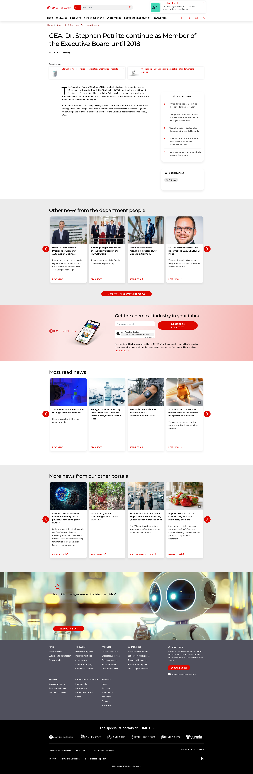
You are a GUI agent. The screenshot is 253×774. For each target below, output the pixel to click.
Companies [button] (61, 18)
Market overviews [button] (94, 18)
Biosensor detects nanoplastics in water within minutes (185, 153)
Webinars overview (57, 692)
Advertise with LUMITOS (60, 750)
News (104, 684)
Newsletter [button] (160, 18)
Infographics (81, 688)
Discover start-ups (83, 655)
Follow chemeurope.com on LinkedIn (183, 674)
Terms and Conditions (71, 758)
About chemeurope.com (104, 750)
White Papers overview (138, 668)
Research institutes (84, 692)
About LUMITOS (82, 750)
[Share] (189, 18)
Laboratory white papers (139, 655)
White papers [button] (114, 18)
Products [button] (75, 18)
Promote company (83, 664)
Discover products (110, 651)
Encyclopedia (81, 684)
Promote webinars (57, 688)
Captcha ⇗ (148, 337)
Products (106, 688)
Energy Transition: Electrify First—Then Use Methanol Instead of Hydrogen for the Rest (184, 117)
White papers (108, 692)
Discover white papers (138, 651)
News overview (55, 660)
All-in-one (106, 705)
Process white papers (137, 660)
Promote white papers (138, 664)
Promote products (110, 664)
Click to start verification (137, 334)
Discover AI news (69, 628)
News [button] (50, 18)
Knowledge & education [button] (137, 18)
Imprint (52, 758)
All (76, 7)
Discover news (55, 651)
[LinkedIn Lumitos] (202, 758)
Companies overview (84, 668)
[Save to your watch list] (182, 18)
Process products (109, 660)
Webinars (106, 701)
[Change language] (196, 18)
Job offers (106, 696)
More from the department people (126, 293)
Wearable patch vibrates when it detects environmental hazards (184, 129)
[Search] (130, 7)
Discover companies (84, 651)
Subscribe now (179, 667)
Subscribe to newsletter (178, 325)
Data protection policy (95, 758)
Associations (81, 660)
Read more (120, 350)
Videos (78, 696)
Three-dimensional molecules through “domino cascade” (183, 105)
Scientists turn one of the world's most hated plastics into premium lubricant (184, 141)
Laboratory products (111, 655)
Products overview (110, 668)
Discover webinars (57, 684)
